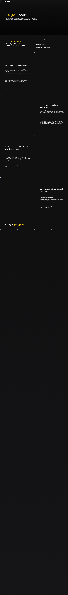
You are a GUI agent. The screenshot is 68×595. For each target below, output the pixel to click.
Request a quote (8, 25)
